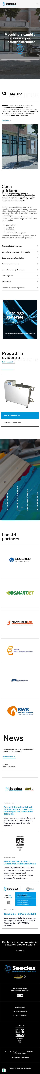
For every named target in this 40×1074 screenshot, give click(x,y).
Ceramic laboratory (12, 423)
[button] (20, 246)
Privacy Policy (15, 1057)
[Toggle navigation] (32, 4)
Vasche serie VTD (12, 415)
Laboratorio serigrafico (7, 501)
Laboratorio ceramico (37, 501)
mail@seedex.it (20, 1007)
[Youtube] (21, 995)
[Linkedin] (18, 995)
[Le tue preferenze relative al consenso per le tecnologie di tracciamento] (4, 1070)
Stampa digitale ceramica (27, 500)
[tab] (20, 246)
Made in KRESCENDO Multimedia (20, 1068)
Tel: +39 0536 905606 (20, 1011)
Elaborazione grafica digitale (17, 498)
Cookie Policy (25, 1057)
